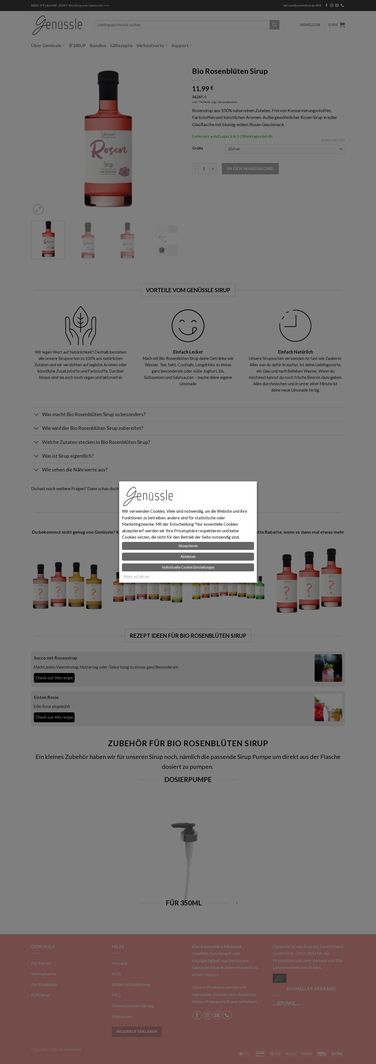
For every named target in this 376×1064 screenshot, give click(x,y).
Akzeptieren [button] (188, 546)
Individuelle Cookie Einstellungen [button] (188, 567)
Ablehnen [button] (188, 556)
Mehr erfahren (136, 576)
